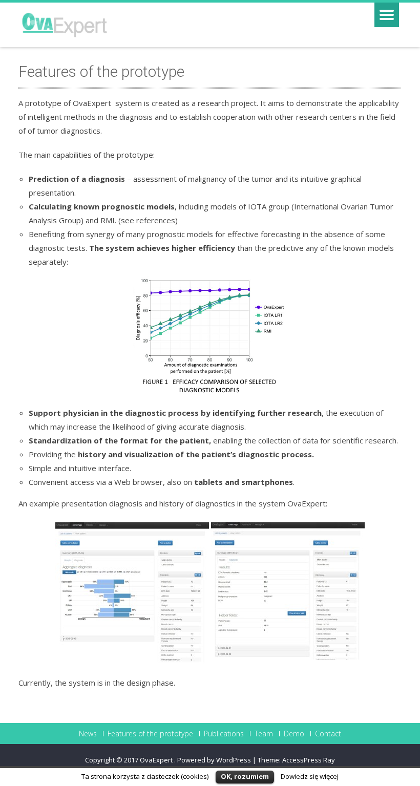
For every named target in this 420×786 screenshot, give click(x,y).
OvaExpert (157, 759)
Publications (224, 733)
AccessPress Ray (308, 759)
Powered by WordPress (214, 759)
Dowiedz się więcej (310, 776)
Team (264, 733)
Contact (328, 733)
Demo (294, 733)
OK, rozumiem (245, 776)
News (88, 733)
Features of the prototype (150, 733)
